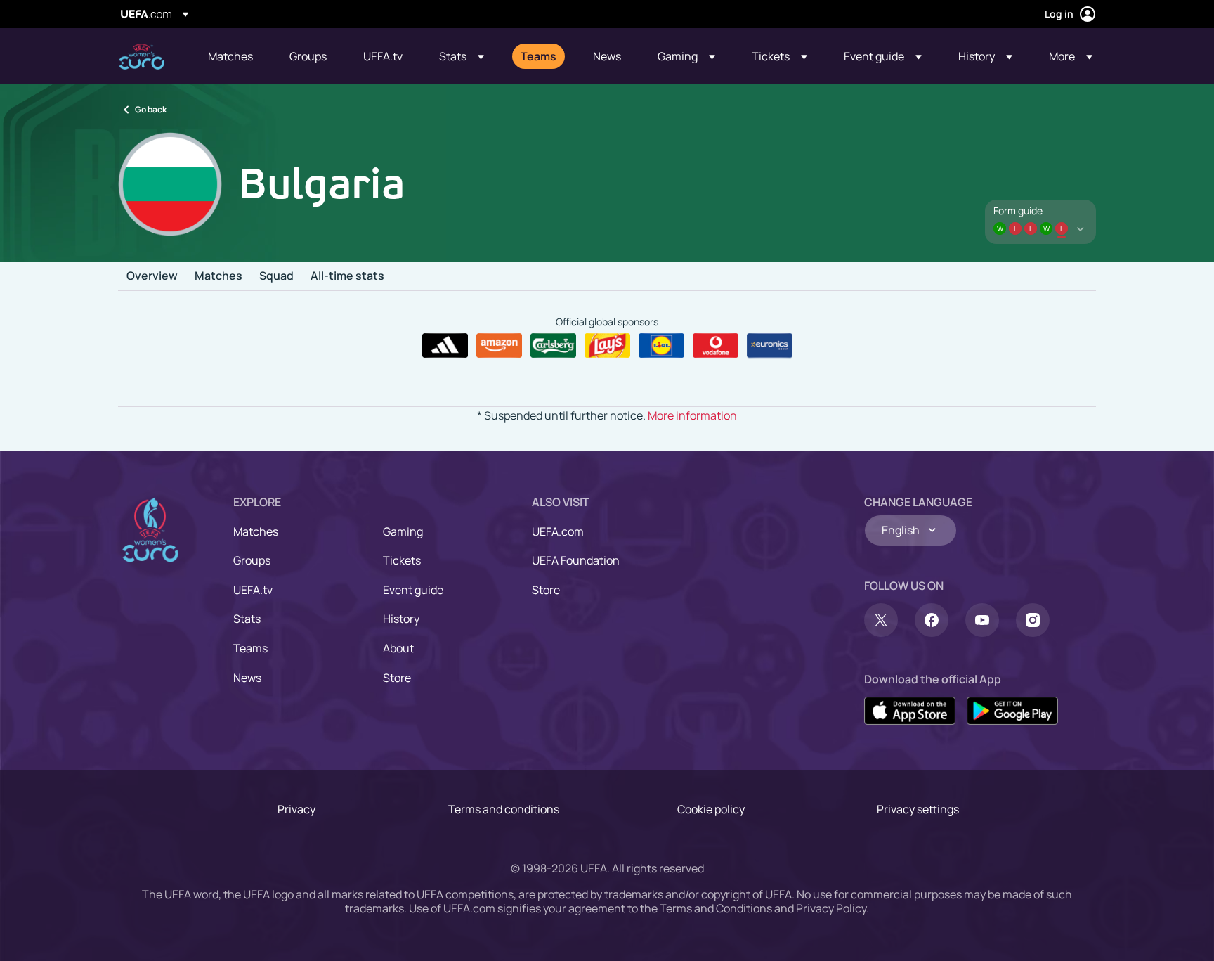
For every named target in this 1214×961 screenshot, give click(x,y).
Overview (152, 276)
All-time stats (347, 276)
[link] (230, 56)
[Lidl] (661, 346)
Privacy (296, 809)
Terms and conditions (503, 809)
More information (692, 415)
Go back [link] (151, 109)
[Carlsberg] (553, 346)
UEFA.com (558, 531)
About (398, 648)
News (247, 677)
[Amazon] (499, 346)
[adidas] (445, 346)
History (401, 618)
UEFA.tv (253, 590)
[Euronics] (769, 346)
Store (397, 677)
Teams (250, 648)
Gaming (403, 531)
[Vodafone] (715, 346)
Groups (251, 560)
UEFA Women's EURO (141, 56)
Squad (276, 276)
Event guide (413, 590)
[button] (461, 56)
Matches (218, 276)
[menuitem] (231, 56)
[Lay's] (607, 346)
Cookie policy (711, 809)
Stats (247, 618)
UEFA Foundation (576, 560)
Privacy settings (918, 809)
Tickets (402, 560)
